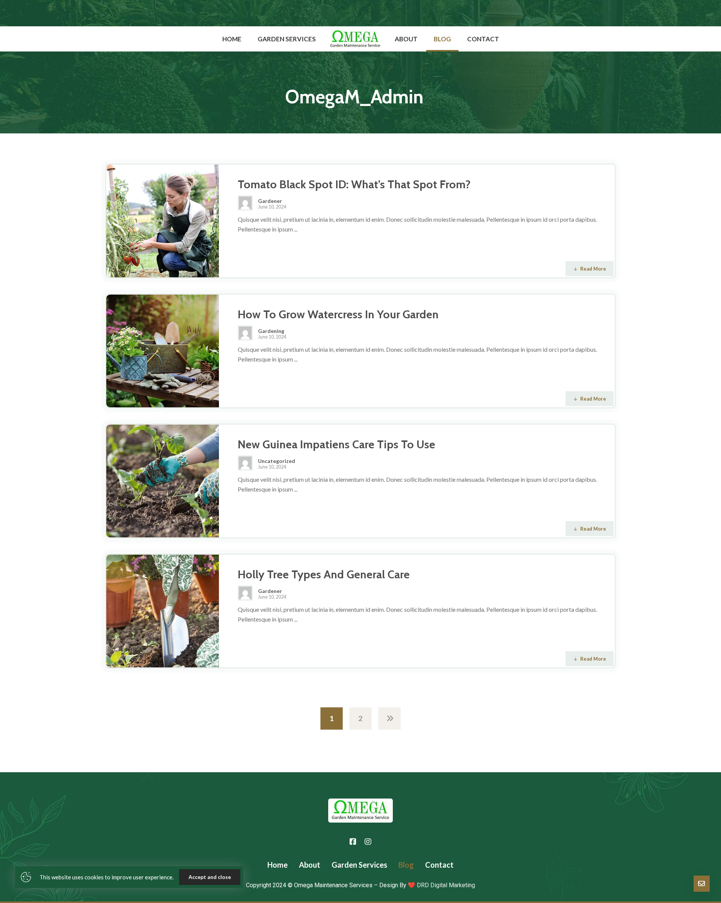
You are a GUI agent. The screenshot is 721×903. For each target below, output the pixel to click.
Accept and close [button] (210, 877)
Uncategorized (276, 461)
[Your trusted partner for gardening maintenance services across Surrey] (355, 39)
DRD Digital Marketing (445, 885)
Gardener (270, 201)
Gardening (271, 331)
